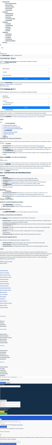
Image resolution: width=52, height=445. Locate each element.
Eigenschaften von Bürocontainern (12, 127)
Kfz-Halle (2, 368)
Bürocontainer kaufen (10, 3)
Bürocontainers (24, 116)
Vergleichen (3, 382)
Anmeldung (3, 426)
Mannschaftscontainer (5, 277)
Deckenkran (8, 35)
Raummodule (6, 1)
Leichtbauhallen (4, 373)
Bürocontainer (9, 5)
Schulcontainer (9, 15)
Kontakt (2, 322)
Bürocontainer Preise (5, 275)
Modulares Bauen (4, 355)
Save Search (4, 413)
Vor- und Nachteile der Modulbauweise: (13, 128)
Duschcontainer (4, 281)
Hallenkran (5, 32)
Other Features (4, 410)
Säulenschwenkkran (10, 40)
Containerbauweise (20, 196)
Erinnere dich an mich (6, 425)
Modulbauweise (9, 13)
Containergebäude (10, 18)
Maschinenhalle (4, 367)
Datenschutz (3, 326)
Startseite (2, 55)
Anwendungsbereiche (9, 133)
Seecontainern (29, 149)
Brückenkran (8, 34)
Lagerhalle (8, 29)
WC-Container (3, 294)
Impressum (3, 324)
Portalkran (8, 37)
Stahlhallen (3, 370)
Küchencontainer (4, 285)
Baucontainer (8, 8)
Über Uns (5, 42)
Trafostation (8, 10)
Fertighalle (8, 23)
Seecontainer (3, 341)
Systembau (8, 17)
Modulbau (5, 12)
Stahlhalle (7, 27)
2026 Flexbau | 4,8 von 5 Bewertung (8, 377)
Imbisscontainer (4, 307)
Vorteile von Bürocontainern (10, 125)
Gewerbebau (8, 20)
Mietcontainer (3, 305)
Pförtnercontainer (4, 283)
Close (8, 382)
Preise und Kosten (8, 130)
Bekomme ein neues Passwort (8, 444)
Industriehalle (3, 372)
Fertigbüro (2, 298)
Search (2, 411)
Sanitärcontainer (9, 7)
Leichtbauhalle (9, 25)
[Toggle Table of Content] (1, 122)
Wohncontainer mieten (6, 303)
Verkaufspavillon (4, 270)
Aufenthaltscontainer (5, 288)
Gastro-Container (4, 272)
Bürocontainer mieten (5, 290)
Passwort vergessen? (17, 425)
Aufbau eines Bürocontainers (11, 132)
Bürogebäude (40, 146)
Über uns (2, 321)
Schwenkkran (8, 39)
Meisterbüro (3, 359)
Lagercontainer (4, 342)
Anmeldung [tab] (5, 416)
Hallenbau (5, 22)
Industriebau (3, 352)
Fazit (5, 135)
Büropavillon (3, 296)
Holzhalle (7, 30)
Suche (26, 78)
